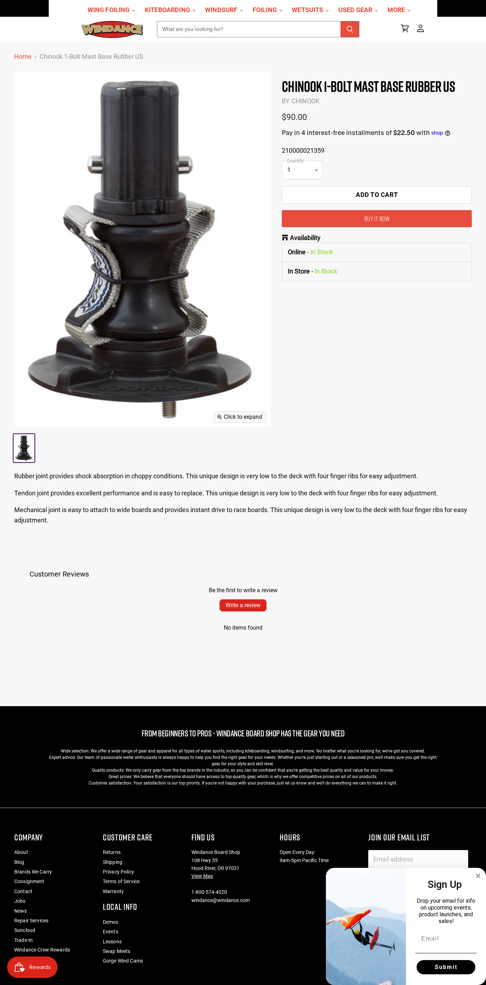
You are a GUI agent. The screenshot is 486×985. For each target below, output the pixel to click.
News (20, 911)
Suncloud (24, 930)
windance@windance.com (220, 900)
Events (110, 931)
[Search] (349, 29)
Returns (112, 852)
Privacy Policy (118, 872)
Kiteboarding (168, 10)
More (397, 10)
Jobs (20, 901)
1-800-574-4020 (209, 892)
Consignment (29, 881)
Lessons (112, 941)
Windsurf (222, 10)
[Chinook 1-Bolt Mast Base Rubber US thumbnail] (24, 448)
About (21, 852)
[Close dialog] (478, 875)
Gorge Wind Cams (123, 961)
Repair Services (31, 920)
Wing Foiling (109, 10)
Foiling (265, 10)
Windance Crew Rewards (42, 950)
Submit (446, 967)
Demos (110, 922)
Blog (19, 862)
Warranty (113, 891)
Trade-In (23, 940)
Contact (23, 891)
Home (23, 56)
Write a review (243, 605)
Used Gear (356, 10)
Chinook (305, 101)
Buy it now (376, 219)
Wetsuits (308, 10)
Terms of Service (121, 881)
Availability (305, 237)
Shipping (112, 862)
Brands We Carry (33, 872)
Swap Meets (116, 951)
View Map (202, 876)
